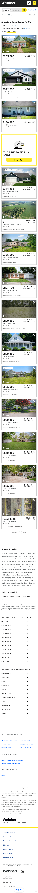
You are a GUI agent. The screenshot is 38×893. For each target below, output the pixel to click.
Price (3, 15)
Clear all (32, 15)
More (10, 15)
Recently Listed (11, 31)
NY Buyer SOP (8, 857)
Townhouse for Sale (25, 741)
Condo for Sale (6, 747)
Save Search (32, 10)
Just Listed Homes (25, 747)
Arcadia (26, 28)
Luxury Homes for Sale (27, 744)
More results (19, 26)
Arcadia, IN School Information (10, 763)
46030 (3, 775)
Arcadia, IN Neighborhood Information (12, 760)
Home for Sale (5, 744)
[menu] (34, 3)
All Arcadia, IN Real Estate (9, 741)
